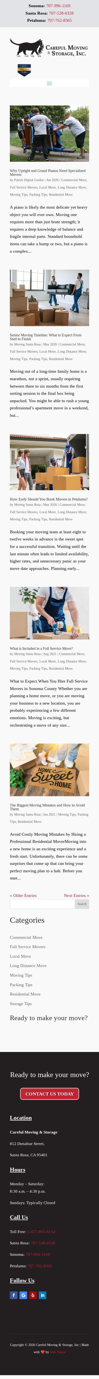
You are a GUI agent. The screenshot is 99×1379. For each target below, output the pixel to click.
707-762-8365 (40, 1266)
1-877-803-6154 (41, 1231)
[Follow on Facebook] (14, 1295)
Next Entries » (76, 895)
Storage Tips (21, 1003)
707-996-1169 (38, 1254)
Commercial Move (74, 180)
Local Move (47, 187)
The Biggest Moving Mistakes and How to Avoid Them (47, 807)
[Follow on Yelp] (33, 1295)
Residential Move (61, 194)
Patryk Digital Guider (29, 180)
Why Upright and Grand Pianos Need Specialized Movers (48, 173)
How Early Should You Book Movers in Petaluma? (49, 499)
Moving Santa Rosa (27, 344)
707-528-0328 (43, 1243)
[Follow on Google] (23, 1295)
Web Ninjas (58, 1352)
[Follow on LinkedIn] (42, 1295)
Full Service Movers (23, 187)
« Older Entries (23, 895)
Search (82, 904)
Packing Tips (38, 194)
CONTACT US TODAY (49, 1093)
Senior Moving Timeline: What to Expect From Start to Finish (45, 337)
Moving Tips (18, 194)
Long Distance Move (72, 187)
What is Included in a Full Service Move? (41, 648)
